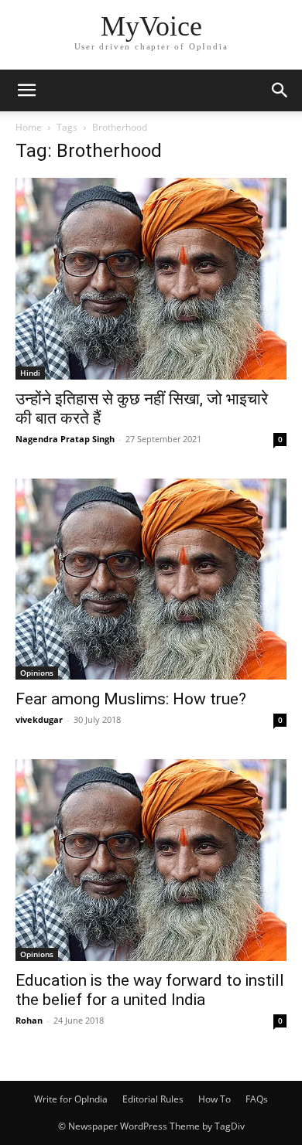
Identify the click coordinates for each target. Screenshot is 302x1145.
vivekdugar (39, 719)
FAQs (256, 1099)
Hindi (30, 372)
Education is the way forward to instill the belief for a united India (149, 990)
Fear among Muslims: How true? (130, 699)
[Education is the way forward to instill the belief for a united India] (151, 860)
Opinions (36, 672)
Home (28, 127)
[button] (26, 90)
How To (214, 1099)
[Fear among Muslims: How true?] (151, 579)
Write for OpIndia (71, 1099)
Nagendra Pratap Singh (65, 439)
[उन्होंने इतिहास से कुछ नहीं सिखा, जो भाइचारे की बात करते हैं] (151, 279)
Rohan (29, 1020)
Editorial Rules (153, 1099)
